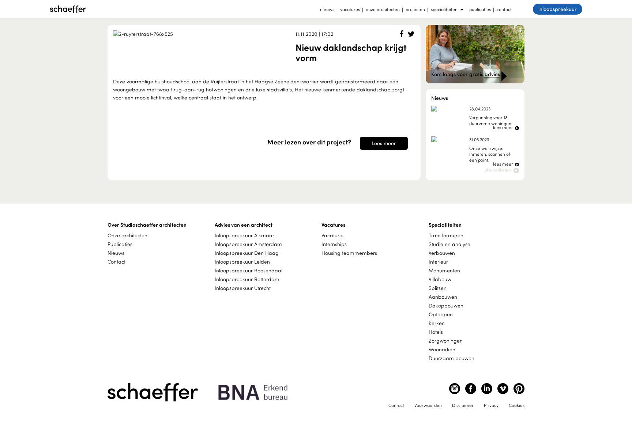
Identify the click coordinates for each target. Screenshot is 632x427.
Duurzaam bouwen (451, 358)
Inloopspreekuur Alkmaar (244, 235)
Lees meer (384, 143)
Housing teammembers (349, 252)
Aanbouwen (443, 296)
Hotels (436, 331)
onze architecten (383, 9)
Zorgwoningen (446, 340)
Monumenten (444, 270)
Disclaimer (463, 405)
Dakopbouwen (446, 305)
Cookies (516, 405)
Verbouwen (442, 252)
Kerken (437, 323)
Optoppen (441, 314)
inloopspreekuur (557, 8)
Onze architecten (127, 235)
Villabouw (440, 279)
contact (504, 9)
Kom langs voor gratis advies (466, 74)
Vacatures (333, 235)
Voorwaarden (428, 405)
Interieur (438, 261)
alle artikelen (498, 170)
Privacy (491, 405)
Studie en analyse (449, 244)
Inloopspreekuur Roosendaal (248, 270)
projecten (415, 9)
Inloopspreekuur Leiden (242, 261)
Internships (334, 244)
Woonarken (442, 349)
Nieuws (116, 252)
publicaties (480, 9)
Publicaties (120, 244)
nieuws (327, 9)
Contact (116, 261)
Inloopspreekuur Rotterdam (247, 279)
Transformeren (446, 235)
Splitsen (438, 287)
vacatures (350, 9)
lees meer (503, 127)
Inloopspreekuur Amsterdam (248, 244)
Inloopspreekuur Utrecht (243, 287)
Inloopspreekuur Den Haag (247, 252)
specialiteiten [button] (444, 9)
